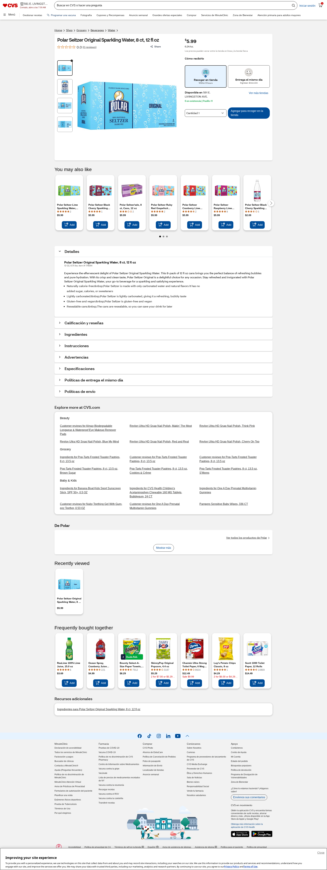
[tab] (65, 68)
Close (320, 852)
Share (157, 46)
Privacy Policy (231, 866)
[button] (258, 93)
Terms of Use (250, 866)
